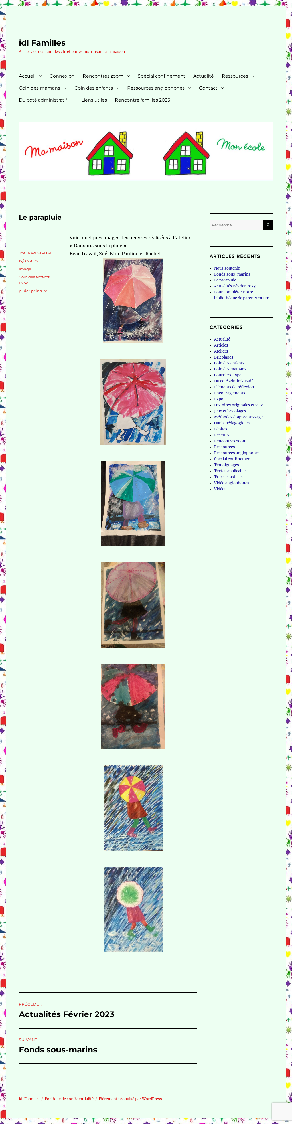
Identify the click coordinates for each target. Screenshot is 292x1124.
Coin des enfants (93, 88)
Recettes (222, 435)
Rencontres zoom (103, 76)
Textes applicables (231, 471)
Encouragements (229, 393)
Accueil (27, 76)
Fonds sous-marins (232, 274)
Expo (23, 283)
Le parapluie (225, 280)
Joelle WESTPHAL (35, 253)
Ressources (235, 76)
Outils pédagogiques (232, 423)
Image (25, 269)
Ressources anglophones (156, 88)
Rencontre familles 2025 (142, 100)
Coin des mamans (39, 88)
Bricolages (223, 357)
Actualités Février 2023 (235, 286)
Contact (208, 88)
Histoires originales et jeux (238, 405)
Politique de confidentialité (69, 1099)
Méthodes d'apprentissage (238, 417)
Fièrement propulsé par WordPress (130, 1099)
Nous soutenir (227, 268)
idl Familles (42, 43)
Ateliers (221, 351)
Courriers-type (227, 375)
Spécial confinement (161, 76)
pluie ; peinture (33, 291)
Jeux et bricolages (230, 411)
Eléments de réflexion (234, 387)
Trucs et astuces (229, 477)
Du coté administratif (43, 100)
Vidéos (220, 489)
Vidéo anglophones (231, 483)
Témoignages (226, 465)
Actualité (203, 76)
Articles (221, 345)
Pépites (220, 429)
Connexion (62, 76)
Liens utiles (94, 100)
